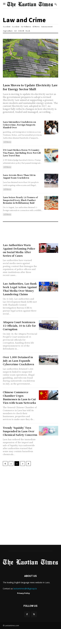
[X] (34, 614)
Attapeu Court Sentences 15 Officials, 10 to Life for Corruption (19, 325)
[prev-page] (5, 463)
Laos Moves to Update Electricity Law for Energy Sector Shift (30, 87)
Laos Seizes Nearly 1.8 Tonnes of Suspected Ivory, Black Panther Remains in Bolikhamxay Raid (20, 200)
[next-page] (28, 463)
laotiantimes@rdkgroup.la (25, 588)
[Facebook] (27, 614)
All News (7, 142)
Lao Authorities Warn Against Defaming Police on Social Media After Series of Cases (19, 250)
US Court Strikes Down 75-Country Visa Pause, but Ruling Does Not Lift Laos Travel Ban (22, 153)
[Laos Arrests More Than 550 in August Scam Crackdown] (51, 181)
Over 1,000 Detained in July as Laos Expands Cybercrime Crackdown (18, 360)
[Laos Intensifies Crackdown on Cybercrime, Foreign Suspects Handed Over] (51, 127)
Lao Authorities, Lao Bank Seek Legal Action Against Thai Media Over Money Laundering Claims (20, 289)
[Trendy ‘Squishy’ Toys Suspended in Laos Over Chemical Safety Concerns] (48, 431)
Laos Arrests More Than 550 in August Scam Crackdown (19, 176)
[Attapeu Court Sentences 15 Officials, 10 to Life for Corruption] (48, 325)
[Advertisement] (30, 506)
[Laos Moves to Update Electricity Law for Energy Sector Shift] (30, 58)
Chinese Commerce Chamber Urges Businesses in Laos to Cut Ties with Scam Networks (19, 397)
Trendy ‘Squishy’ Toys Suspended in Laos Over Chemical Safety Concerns (20, 431)
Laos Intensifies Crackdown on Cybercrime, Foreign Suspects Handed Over (19, 124)
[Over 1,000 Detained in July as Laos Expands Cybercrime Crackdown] (48, 360)
